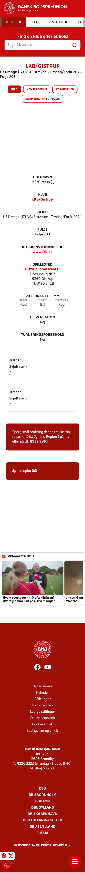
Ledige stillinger (42, 712)
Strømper (61, 300)
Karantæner (65, 89)
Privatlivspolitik (42, 718)
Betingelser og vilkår (42, 731)
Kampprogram (37, 89)
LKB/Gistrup (42, 199)
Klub (42, 195)
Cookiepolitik (42, 724)
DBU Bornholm (42, 795)
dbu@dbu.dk (45, 768)
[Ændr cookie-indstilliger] (6, 865)
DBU (42, 788)
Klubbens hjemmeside (42, 247)
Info (14, 89)
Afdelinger (42, 699)
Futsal (42, 833)
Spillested (42, 264)
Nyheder (42, 692)
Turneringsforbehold (42, 335)
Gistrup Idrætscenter (42, 269)
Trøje (23, 300)
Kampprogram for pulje (42, 99)
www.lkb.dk (43, 252)
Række (42, 212)
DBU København (42, 814)
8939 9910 (39, 441)
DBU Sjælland (42, 827)
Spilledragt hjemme (43, 296)
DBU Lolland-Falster (42, 820)
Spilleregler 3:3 (24, 471)
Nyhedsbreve (42, 686)
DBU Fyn (42, 801)
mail (68, 437)
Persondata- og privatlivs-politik (42, 845)
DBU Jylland (42, 808)
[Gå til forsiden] (33, 8)
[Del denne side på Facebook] (4, 856)
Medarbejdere (42, 705)
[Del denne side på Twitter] (10, 856)
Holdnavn (42, 177)
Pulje (42, 229)
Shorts (42, 300)
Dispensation (42, 317)
